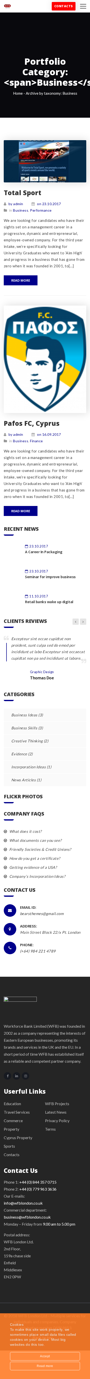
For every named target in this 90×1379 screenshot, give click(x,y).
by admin (15, 204)
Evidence (19, 754)
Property (11, 1129)
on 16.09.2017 (49, 434)
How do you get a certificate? (34, 858)
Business (20, 210)
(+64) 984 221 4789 (38, 951)
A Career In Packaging (43, 551)
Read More (20, 280)
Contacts (63, 6)
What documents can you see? (35, 840)
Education (12, 1103)
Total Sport (22, 192)
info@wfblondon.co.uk (23, 1203)
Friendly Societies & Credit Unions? (39, 849)
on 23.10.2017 (49, 204)
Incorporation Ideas (28, 767)
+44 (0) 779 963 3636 (37, 1189)
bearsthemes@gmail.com (42, 913)
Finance (36, 441)
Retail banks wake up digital (49, 601)
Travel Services (17, 1112)
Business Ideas (24, 715)
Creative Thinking (27, 741)
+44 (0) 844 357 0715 (37, 1182)
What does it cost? (25, 831)
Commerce (13, 1120)
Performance (41, 210)
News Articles (23, 780)
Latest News (55, 1112)
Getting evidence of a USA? (32, 867)
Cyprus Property (18, 1137)
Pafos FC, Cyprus (32, 423)
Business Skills (24, 728)
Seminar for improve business (50, 576)
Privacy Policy (57, 1120)
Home (18, 93)
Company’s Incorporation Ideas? (36, 876)
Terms (50, 1129)
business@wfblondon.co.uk (27, 1217)
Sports (9, 1146)
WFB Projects (57, 1103)
